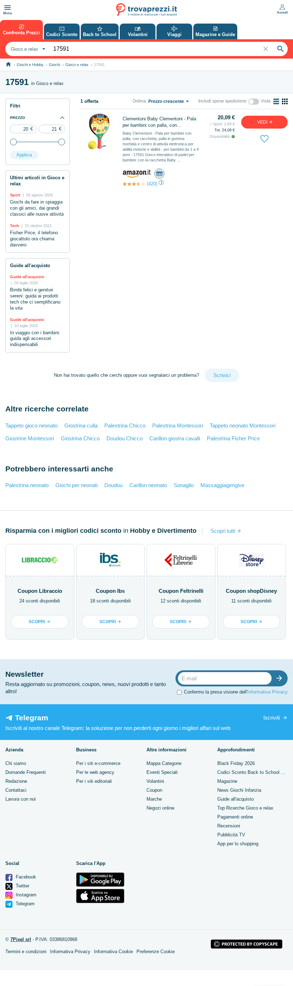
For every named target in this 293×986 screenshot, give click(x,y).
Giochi (54, 64)
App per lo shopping (237, 843)
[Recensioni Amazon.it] (134, 184)
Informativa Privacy (267, 692)
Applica (24, 154)
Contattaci (15, 790)
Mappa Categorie (164, 763)
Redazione (16, 781)
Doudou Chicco (124, 438)
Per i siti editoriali (94, 781)
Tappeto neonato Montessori (242, 425)
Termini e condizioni (25, 951)
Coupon (154, 790)
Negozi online (160, 808)
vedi (262, 122)
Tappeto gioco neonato (31, 425)
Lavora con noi (20, 799)
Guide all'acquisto (235, 799)
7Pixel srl (20, 939)
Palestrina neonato (27, 485)
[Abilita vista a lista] (276, 101)
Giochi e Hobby (30, 64)
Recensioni (228, 826)
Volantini (155, 781)
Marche (154, 799)
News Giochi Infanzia (239, 790)
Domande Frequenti (25, 772)
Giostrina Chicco (80, 438)
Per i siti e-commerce (98, 763)
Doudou (113, 485)
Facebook (25, 877)
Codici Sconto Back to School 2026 (254, 772)
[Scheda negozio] (137, 173)
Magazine (227, 781)
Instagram (25, 894)
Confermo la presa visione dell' (236, 692)
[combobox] (27, 49)
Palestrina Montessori (177, 425)
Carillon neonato (148, 485)
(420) (152, 183)
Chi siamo (15, 763)
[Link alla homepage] (8, 64)
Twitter (21, 886)
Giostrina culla (81, 425)
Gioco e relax (77, 64)
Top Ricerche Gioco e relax (245, 808)
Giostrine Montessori (29, 438)
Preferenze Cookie (155, 951)
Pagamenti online (235, 817)
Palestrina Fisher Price (233, 438)
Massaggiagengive (222, 485)
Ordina (139, 101)
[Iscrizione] (281, 678)
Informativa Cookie (113, 951)
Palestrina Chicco (124, 425)
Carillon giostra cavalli (174, 438)
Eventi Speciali (162, 772)
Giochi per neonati (76, 485)
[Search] (280, 49)
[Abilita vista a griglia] (285, 101)
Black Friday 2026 (236, 763)
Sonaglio (184, 485)
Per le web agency (95, 772)
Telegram (24, 903)
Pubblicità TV (231, 834)
